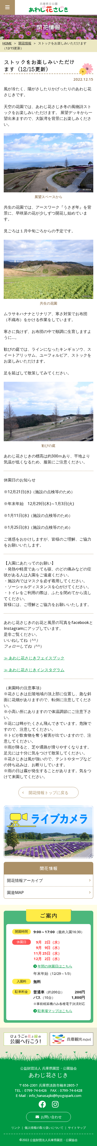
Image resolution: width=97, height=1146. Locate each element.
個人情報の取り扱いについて (44, 1128)
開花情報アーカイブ (25, 880)
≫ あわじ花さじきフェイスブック (34, 658)
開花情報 (24, 43)
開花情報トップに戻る (48, 792)
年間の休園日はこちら (55, 966)
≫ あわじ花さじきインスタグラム (34, 670)
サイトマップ (77, 1128)
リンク (15, 1128)
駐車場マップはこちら (55, 1010)
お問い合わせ (51, 1116)
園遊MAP (15, 892)
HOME (7, 43)
